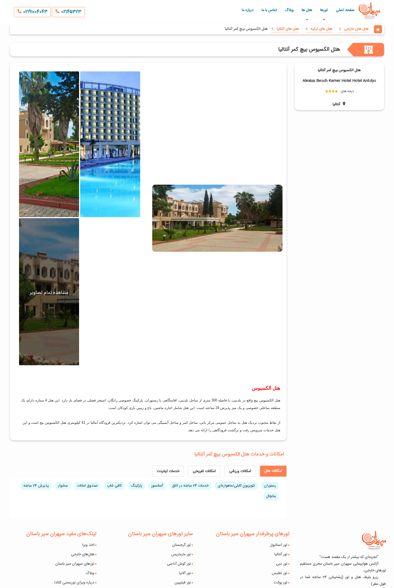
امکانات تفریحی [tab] (204, 471)
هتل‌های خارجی (82, 554)
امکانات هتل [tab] (273, 471)
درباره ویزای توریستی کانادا (74, 582)
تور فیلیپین (182, 582)
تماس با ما (269, 10)
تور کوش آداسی (179, 564)
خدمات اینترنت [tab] (168, 471)
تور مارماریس (181, 554)
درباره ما (248, 10)
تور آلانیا (185, 573)
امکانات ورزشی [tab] (240, 471)
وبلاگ (289, 10)
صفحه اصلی (345, 10)
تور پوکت (280, 582)
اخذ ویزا (88, 545)
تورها (324, 10)
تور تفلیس (279, 573)
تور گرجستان (181, 545)
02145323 (70, 12)
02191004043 (34, 12)
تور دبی (281, 564)
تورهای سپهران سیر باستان (74, 564)
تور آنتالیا (280, 554)
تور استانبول (278, 545)
